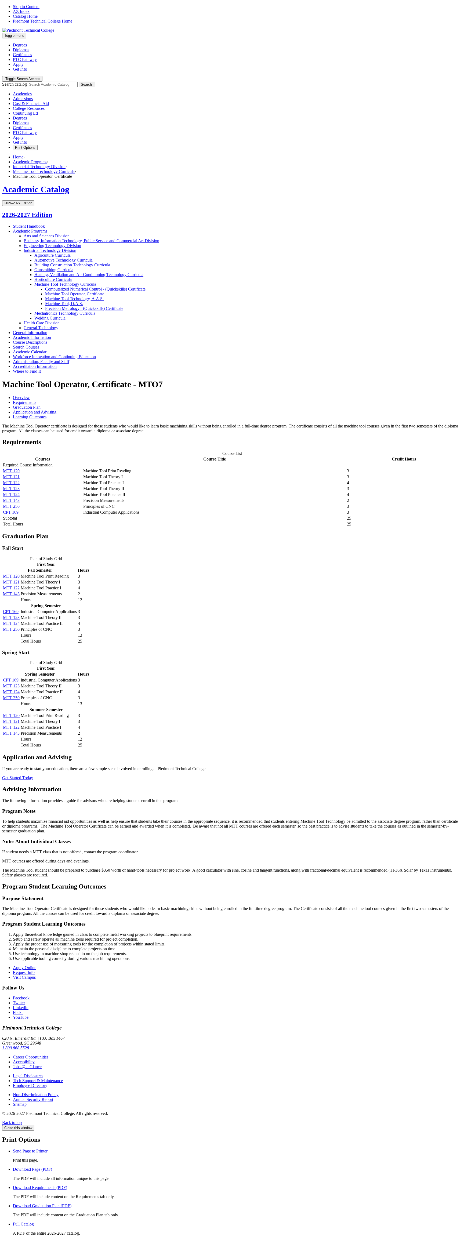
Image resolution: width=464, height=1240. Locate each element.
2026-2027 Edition (27, 214)
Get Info (20, 69)
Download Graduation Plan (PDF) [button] (42, 1205)
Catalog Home (25, 16)
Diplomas (21, 50)
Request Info (24, 972)
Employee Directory (30, 1085)
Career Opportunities (30, 1057)
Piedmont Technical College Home (42, 21)
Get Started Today (17, 777)
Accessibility (24, 1062)
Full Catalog (23, 1224)
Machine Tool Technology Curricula (44, 171)
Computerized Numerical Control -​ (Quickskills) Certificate (95, 289)
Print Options (25, 148)
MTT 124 (11, 494)
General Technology (41, 327)
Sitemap (20, 1104)
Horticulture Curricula (53, 279)
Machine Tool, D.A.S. (64, 303)
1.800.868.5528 (15, 1048)
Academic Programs (30, 161)
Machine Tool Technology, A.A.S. (74, 298)
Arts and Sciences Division (47, 236)
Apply (18, 64)
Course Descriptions (30, 342)
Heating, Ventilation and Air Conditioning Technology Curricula (88, 274)
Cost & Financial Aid (31, 103)
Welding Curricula (50, 318)
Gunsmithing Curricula (53, 269)
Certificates (22, 54)
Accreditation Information (35, 366)
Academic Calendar (29, 352)
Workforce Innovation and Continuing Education (54, 356)
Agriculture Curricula (52, 255)
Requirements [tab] (24, 402)
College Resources (29, 108)
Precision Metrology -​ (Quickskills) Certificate (84, 308)
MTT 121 (11, 476)
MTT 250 (11, 506)
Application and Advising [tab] (34, 412)
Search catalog (14, 84)
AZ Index (21, 11)
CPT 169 (11, 512)
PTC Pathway (25, 59)
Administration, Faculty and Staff (41, 361)
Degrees (20, 45)
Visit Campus (24, 977)
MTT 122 (11, 482)
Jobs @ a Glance (27, 1066)
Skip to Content (26, 6)
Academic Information (32, 337)
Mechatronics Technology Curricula (64, 313)
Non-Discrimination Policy (36, 1094)
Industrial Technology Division (39, 166)
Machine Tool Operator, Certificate (74, 294)
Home (18, 157)
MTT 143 (11, 500)
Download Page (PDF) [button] (32, 1169)
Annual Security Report (33, 1099)
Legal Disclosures (28, 1076)
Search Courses (26, 347)
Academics (22, 94)
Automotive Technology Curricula (63, 260)
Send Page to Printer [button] (30, 1151)
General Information (30, 332)
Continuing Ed (25, 113)
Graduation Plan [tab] (27, 407)
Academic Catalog (35, 189)
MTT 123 (11, 488)
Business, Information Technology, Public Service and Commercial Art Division (91, 240)
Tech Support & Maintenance (38, 1080)
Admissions (23, 98)
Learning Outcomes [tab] (29, 417)
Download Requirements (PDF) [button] (40, 1187)
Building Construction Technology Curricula (72, 265)
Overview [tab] (21, 397)
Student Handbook (29, 226)
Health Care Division (42, 323)
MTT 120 (11, 471)
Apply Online (24, 967)
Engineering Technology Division (52, 245)
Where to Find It (27, 371)
